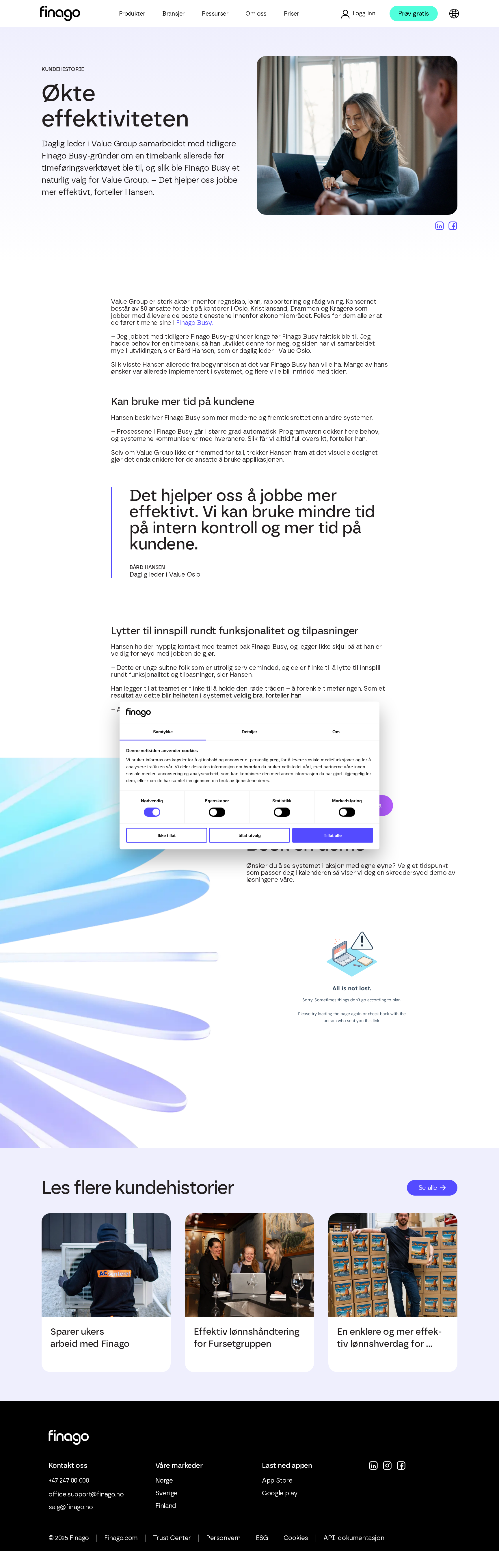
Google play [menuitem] (280, 1493)
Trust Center (172, 1538)
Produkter (132, 14)
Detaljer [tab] (250, 731)
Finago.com (121, 1538)
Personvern (223, 1538)
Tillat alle (333, 835)
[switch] (217, 812)
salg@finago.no (71, 1507)
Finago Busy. (194, 323)
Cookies (296, 1538)
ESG (262, 1538)
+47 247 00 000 (69, 1480)
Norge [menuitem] (164, 1480)
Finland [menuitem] (165, 1506)
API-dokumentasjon (353, 1538)
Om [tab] (336, 731)
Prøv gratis (413, 13)
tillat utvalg (250, 835)
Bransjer (173, 14)
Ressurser (215, 14)
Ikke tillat (167, 835)
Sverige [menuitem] (166, 1493)
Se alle (427, 1188)
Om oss (256, 14)
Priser (291, 14)
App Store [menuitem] (277, 1480)
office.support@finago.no (86, 1494)
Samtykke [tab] (163, 731)
